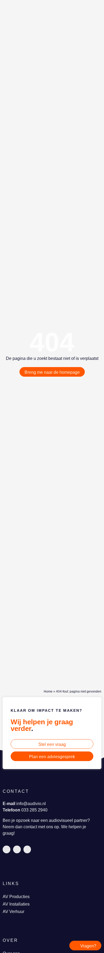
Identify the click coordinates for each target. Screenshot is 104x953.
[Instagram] (27, 849)
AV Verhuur (13, 911)
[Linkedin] (6, 849)
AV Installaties (16, 904)
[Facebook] (17, 849)
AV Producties (16, 896)
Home (48, 691)
